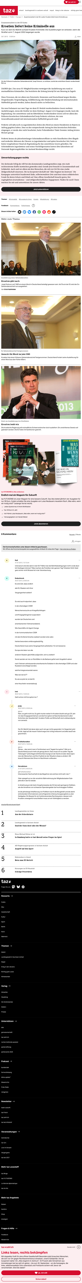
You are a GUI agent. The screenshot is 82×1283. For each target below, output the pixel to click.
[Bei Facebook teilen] (34, 212)
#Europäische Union (25, 199)
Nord (3, 932)
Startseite (4, 17)
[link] (22, 10)
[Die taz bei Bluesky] (18, 888)
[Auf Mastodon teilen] (24, 212)
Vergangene (5, 1153)
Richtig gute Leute (7, 972)
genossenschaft (6, 1032)
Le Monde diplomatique (9, 1183)
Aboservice (5, 1240)
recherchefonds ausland (9, 1042)
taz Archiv (4, 1188)
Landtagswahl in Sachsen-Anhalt (12, 957)
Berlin (3, 927)
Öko (2, 907)
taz (6, 881)
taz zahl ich (5, 1037)
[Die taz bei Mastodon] (13, 888)
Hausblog (4, 997)
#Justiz (36, 199)
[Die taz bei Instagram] (23, 888)
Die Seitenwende (7, 1002)
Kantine (4, 1209)
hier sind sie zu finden (68, 549)
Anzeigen (4, 1219)
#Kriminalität (13, 199)
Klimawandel (5, 977)
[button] (79, 2)
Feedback (4, 1235)
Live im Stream (6, 1148)
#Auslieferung (44, 199)
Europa (18, 17)
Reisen (3, 1204)
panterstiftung (6, 1047)
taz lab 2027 (5, 1158)
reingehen (4, 1092)
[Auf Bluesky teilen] (29, 212)
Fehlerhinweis (25, 206)
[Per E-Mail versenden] (19, 212)
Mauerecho (5, 1082)
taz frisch (4, 1112)
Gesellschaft (5, 912)
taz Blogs (4, 1174)
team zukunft (5, 1108)
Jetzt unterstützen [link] (40, 189)
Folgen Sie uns (5, 887)
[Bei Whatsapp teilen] (39, 212)
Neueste (72, 534)
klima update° (6, 1077)
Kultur (3, 917)
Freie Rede (5, 1087)
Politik (12, 17)
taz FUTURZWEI (6, 1178)
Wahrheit (4, 937)
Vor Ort (3, 1143)
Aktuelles (4, 992)
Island (3, 952)
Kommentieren (15, 206)
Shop (3, 1214)
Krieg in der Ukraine (8, 967)
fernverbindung (6, 1072)
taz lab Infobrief (6, 1122)
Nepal (3, 962)
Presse (3, 1012)
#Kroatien (54, 199)
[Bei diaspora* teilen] (44, 212)
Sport (3, 922)
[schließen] (79, 1247)
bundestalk (5, 1068)
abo (2, 1027)
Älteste (78, 534)
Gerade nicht (71, 1247)
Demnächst (5, 1138)
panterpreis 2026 (7, 1052)
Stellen (3, 1007)
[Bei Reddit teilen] (49, 212)
